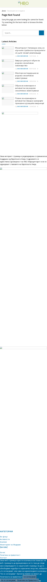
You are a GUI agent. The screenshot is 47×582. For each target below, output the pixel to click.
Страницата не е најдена (16, 11)
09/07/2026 (32, 69)
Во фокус (4, 537)
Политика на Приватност (27, 580)
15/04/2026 (32, 106)
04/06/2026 (32, 94)
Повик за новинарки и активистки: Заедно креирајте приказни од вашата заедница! (29, 100)
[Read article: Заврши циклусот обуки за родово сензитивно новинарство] (8, 63)
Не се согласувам (8, 580)
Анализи (3, 542)
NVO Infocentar (22, 56)
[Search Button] (41, 32)
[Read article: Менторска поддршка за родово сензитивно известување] (8, 76)
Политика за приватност (10, 555)
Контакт (3, 558)
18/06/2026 (32, 81)
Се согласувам (30, 577)
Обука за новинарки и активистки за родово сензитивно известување (27, 88)
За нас (2, 552)
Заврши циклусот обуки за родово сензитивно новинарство (27, 63)
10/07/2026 (32, 56)
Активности (5, 539)
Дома (4, 11)
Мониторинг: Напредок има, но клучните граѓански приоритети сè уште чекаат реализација (30, 50)
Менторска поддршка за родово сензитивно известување (26, 75)
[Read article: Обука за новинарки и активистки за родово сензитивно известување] (8, 88)
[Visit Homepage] (23, 3)
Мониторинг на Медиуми (10, 545)
